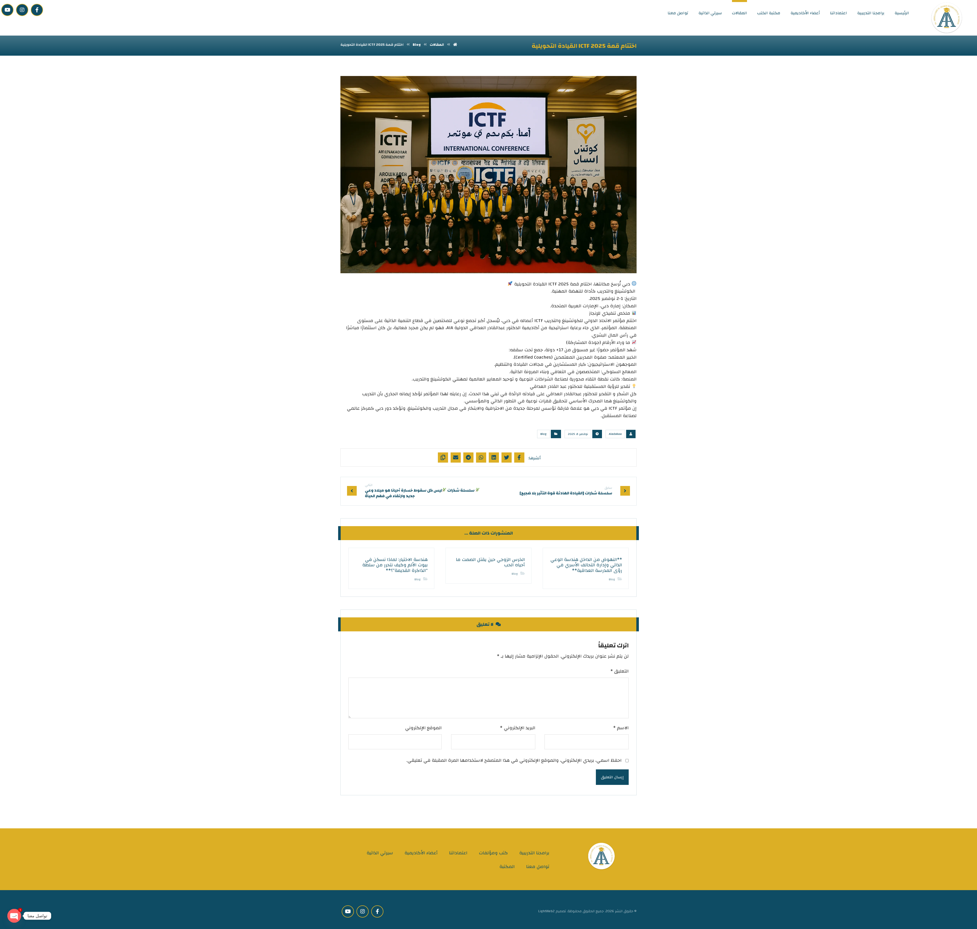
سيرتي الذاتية (380, 853)
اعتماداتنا (458, 853)
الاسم (621, 728)
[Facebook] (37, 10)
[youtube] (7, 10)
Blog (543, 434)
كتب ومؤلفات (493, 853)
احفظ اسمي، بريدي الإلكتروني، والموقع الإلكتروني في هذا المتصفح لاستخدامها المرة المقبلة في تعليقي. (514, 760)
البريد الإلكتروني (517, 728)
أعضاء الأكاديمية (421, 853)
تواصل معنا (537, 866)
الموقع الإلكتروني (423, 728)
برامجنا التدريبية (534, 853)
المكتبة (507, 866)
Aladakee (615, 434)
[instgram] (22, 10)
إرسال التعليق (612, 777)
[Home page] (455, 44)
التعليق (619, 671)
